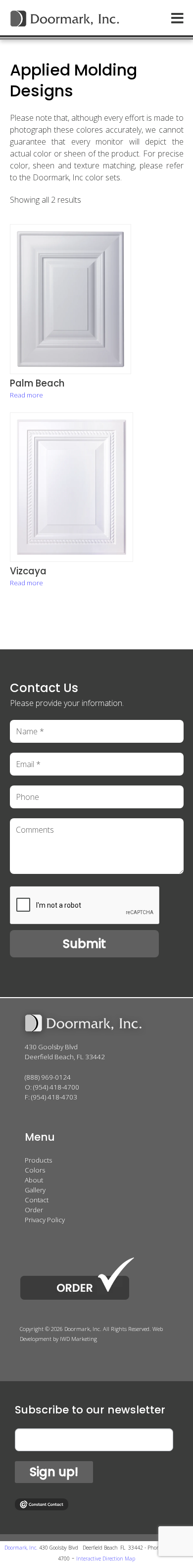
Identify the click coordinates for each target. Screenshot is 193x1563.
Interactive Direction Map (105, 1558)
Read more (26, 395)
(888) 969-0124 (48, 1077)
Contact (36, 1199)
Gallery (35, 1189)
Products (38, 1160)
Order (34, 1209)
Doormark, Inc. (20, 1547)
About (34, 1179)
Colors (35, 1170)
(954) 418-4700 (56, 1087)
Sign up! (54, 1472)
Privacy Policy (45, 1219)
